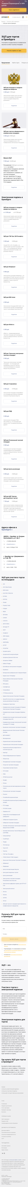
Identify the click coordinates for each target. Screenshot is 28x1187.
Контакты (4, 1112)
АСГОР (4, 645)
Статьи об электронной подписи (10, 1089)
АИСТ (4, 630)
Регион (5, 783)
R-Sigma (5, 608)
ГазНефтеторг (6, 687)
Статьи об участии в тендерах (9, 1091)
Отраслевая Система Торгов (10, 767)
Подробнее (14, 105)
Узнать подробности (14, 10)
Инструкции (4, 1147)
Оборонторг (6, 758)
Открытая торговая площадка (11, 764)
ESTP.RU (5, 599)
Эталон (5, 894)
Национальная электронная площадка (13, 744)
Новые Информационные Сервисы (12, 755)
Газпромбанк (6, 690)
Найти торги (15, 62)
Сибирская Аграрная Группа (10, 819)
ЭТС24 (4, 900)
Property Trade (6, 605)
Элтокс (5, 891)
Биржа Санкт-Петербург (9, 675)
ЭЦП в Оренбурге (5, 1119)
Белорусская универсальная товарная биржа (14, 672)
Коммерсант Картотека (9, 704)
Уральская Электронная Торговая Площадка (14, 860)
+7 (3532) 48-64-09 (11, 541)
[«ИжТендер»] (5, 17)
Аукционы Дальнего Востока (10, 657)
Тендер (4, 841)
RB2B (4, 611)
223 (4, 584)
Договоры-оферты (6, 1130)
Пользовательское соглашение (8, 1132)
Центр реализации (7, 875)
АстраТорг (5, 648)
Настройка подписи (6, 1145)
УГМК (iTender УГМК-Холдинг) (10, 857)
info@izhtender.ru (11, 544)
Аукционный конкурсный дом (10, 654)
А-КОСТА (5, 620)
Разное (3, 1087)
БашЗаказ (5, 669)
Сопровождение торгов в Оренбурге (10, 1123)
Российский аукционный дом (10, 797)
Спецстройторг (7, 835)
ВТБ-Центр (5, 683)
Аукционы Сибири (7, 660)
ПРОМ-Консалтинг (7, 777)
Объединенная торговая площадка (12, 761)
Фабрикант (6, 863)
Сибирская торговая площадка (11, 822)
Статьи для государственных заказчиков (12, 1093)
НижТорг (5, 752)
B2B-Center (5, 590)
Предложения (6, 62)
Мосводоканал (7, 738)
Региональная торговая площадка (12, 791)
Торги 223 (5, 848)
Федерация (6, 866)
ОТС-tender (5, 771)
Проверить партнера (6, 1109)
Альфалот (5, 633)
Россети (5, 794)
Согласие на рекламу (6, 1136)
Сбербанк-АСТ (6, 811)
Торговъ (5, 851)
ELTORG (5, 596)
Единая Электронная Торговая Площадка (13, 696)
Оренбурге (6, 530)
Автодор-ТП (6, 626)
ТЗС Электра (6, 845)
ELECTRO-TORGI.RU (8, 593)
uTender (5, 617)
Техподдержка (5, 1142)
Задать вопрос (5, 1149)
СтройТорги (6, 838)
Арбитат (5, 639)
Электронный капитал (8, 888)
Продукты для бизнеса (7, 1105)
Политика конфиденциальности (9, 1134)
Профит (5, 780)
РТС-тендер (6, 805)
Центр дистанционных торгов (10, 872)
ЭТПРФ (5, 897)
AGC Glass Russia (7, 587)
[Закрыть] (26, 1)
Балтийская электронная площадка (12, 666)
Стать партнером (5, 1107)
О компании (4, 1103)
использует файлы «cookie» (15, 1159)
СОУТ (3, 1138)
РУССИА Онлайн (7, 808)
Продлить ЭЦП (5, 1121)
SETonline (5, 614)
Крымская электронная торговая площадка (14, 727)
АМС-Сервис (6, 636)
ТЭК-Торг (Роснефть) (8, 854)
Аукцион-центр (7, 651)
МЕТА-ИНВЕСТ (6, 735)
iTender (4, 602)
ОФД (4, 774)
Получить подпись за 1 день (14, 50)
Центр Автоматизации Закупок (11, 869)
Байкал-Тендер (7, 663)
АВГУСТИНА (6, 623)
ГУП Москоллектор (8, 693)
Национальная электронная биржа (12, 741)
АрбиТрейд (5, 642)
